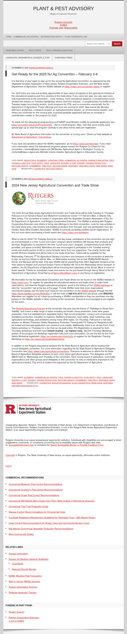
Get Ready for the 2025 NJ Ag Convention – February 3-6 (55, 73)
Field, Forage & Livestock (59, 50)
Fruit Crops (35, 50)
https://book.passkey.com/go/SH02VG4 (31, 293)
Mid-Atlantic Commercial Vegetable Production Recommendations (41, 528)
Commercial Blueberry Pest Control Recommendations (35, 484)
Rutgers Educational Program (30, 308)
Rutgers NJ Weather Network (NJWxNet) (29, 559)
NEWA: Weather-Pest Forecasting (25, 575)
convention (39, 168)
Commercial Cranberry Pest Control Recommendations (36, 489)
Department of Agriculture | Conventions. (32, 136)
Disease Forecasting (98, 160)
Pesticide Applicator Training (22, 592)
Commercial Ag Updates (26, 36)
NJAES (63, 24)
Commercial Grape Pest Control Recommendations (34, 495)
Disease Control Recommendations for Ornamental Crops (37, 511)
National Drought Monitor (24, 569)
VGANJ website (88, 290)
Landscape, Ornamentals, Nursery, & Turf (28, 57)
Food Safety (37, 163)
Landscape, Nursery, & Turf (63, 163)
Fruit (46, 163)
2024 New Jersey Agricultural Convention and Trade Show (55, 185)
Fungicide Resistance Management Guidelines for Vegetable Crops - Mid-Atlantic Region (52, 517)
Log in (9, 465)
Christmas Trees (63, 57)
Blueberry (42, 160)
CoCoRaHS (17, 563)
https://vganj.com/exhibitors (75, 232)
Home (8, 36)
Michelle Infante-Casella (41, 67)
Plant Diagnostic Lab (76, 36)
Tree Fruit (47, 166)
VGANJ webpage (101, 285)
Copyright (10, 455)
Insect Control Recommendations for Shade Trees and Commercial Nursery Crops (49, 523)
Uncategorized (60, 166)
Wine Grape (101, 166)
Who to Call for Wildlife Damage (24, 581)
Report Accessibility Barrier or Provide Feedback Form (77, 444)
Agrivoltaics (30, 160)
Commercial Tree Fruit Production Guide (28, 506)
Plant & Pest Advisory (63, 8)
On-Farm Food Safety (52, 36)
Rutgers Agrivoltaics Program (23, 586)
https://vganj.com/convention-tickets (82, 86)
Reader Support (16, 611)
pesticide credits (20, 166)
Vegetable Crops (13, 50)
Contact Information (18, 553)
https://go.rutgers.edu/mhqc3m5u (57, 336)
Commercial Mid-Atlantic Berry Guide (52, 500)
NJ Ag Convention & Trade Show (87, 383)
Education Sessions (61, 383)
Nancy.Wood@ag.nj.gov (65, 272)
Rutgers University (63, 22)
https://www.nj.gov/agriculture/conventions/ (48, 351)
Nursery (81, 163)
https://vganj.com (20, 282)
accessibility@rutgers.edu (21, 444)
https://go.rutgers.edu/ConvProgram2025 (32, 124)
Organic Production (96, 163)
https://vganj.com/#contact (85, 143)
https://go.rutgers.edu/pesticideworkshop (44, 339)
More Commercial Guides (21, 534)
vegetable (73, 166)
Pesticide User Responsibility (63, 27)
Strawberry (35, 166)
